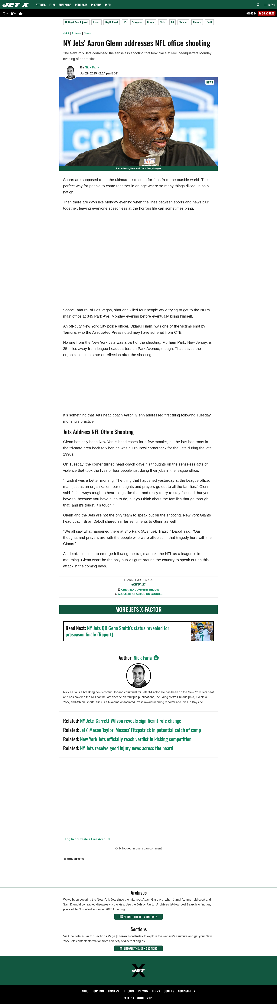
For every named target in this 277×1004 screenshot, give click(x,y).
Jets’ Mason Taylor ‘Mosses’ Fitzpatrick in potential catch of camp (140, 729)
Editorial (128, 991)
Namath (197, 22)
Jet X (66, 33)
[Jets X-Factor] (17, 4)
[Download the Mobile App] (5, 13)
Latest (96, 22)
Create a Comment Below (140, 589)
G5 (125, 22)
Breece (150, 22)
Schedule (137, 22)
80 (172, 22)
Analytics (65, 4)
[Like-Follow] (21, 13)
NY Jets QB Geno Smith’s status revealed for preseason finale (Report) (117, 631)
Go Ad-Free (267, 13)
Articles (76, 33)
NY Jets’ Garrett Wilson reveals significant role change (130, 720)
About (86, 991)
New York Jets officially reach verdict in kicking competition (135, 739)
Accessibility (186, 991)
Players (96, 4)
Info (108, 4)
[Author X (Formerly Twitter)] (156, 657)
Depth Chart (111, 22)
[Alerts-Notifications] (13, 13)
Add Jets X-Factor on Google (140, 593)
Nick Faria (92, 67)
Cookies (169, 991)
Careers (113, 991)
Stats (162, 22)
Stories (41, 4)
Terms (156, 991)
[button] (269, 4)
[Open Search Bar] (258, 4)
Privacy (143, 991)
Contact (98, 991)
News (87, 33)
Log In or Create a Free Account (87, 839)
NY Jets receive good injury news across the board (126, 748)
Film (52, 4)
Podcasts (81, 4)
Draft (209, 22)
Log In (252, 13)
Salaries (183, 22)
